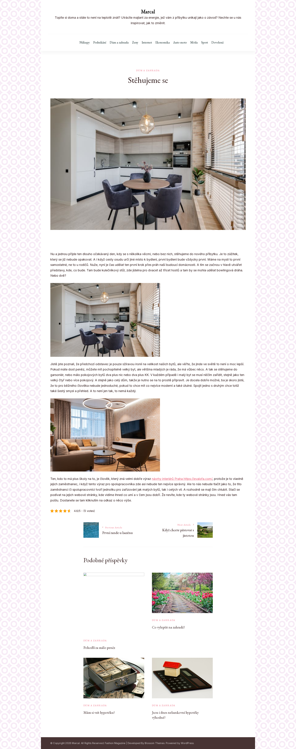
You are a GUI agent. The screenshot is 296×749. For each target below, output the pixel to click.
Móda (194, 42)
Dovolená (217, 42)
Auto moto (180, 42)
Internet (147, 42)
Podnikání (99, 42)
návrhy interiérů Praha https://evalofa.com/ (182, 479)
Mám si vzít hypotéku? (99, 712)
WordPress (187, 743)
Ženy (135, 42)
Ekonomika (162, 42)
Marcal (148, 11)
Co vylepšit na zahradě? (168, 627)
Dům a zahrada (119, 42)
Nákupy (84, 42)
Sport (204, 42)
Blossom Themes (155, 743)
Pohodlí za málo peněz (99, 647)
